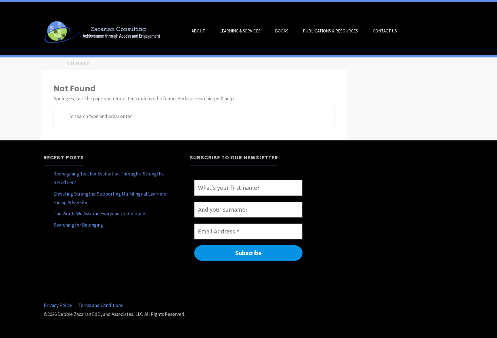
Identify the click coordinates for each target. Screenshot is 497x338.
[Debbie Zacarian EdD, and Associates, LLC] (104, 31)
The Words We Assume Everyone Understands (100, 213)
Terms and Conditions (100, 305)
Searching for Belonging (78, 225)
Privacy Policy (58, 305)
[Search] (411, 31)
